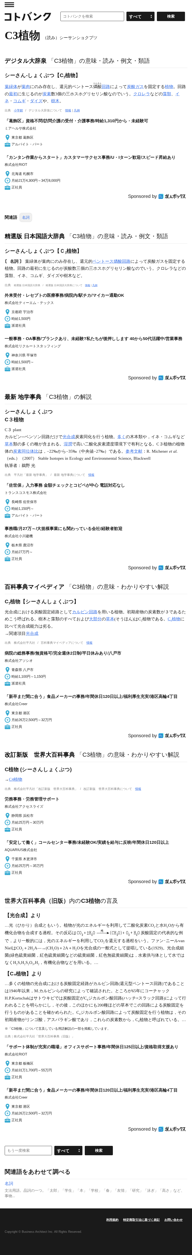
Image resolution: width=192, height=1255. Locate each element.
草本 (9, 444)
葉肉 (26, 86)
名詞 (26, 217)
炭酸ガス (135, 86)
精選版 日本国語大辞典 (35, 236)
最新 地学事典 (23, 396)
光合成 (69, 436)
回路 (106, 86)
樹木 (55, 101)
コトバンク (28, 16)
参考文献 (134, 451)
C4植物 (15, 779)
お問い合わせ (173, 1220)
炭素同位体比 (25, 451)
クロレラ (141, 94)
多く (121, 436)
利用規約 (112, 1220)
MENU (9, 4)
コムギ (19, 101)
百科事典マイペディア (35, 586)
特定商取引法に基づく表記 (141, 1220)
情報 (68, 110)
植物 (169, 86)
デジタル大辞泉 (26, 60)
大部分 (95, 619)
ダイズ (36, 101)
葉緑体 (11, 86)
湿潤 (68, 444)
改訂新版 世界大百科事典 (40, 754)
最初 (13, 94)
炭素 (47, 94)
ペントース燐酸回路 (111, 261)
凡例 (77, 110)
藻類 (167, 94)
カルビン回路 (84, 612)
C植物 (174, 619)
